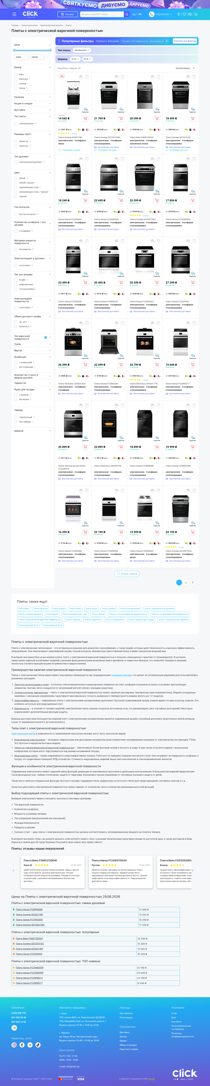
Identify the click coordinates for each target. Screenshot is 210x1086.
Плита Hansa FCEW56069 (141, 551)
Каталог (69, 14)
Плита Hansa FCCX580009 (29, 972)
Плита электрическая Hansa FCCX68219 (71, 467)
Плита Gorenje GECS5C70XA (179, 551)
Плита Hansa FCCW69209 (106, 301)
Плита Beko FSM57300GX (141, 137)
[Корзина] (85, 118)
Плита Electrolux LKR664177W (144, 384)
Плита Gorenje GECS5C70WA (107, 137)
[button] (82, 50)
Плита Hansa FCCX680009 (106, 219)
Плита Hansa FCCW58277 (177, 384)
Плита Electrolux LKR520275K (107, 466)
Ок (48, 57)
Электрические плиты (23, 733)
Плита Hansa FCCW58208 (106, 551)
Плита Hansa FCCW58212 (29, 978)
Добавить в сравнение (81, 76)
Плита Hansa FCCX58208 (70, 301)
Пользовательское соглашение (181, 1028)
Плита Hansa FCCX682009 (29, 967)
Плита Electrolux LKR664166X (72, 384)
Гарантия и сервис (129, 1049)
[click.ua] (32, 14)
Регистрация (126, 1017)
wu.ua (151, 1079)
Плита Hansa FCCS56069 (69, 219)
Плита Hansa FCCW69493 (142, 301)
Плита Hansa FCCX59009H (178, 219)
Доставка (124, 1032)
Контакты (177, 1021)
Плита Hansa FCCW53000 (70, 551)
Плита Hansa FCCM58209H (178, 466)
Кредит (123, 1041)
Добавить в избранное (87, 76)
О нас (174, 1013)
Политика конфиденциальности (183, 1035)
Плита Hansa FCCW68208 (106, 384)
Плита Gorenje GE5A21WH (70, 137)
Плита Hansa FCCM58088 (142, 466)
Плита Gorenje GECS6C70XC (143, 219)
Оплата (123, 1036)
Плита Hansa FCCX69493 (177, 301)
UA (134, 14)
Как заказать (126, 1013)
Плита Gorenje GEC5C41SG (178, 137)
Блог (174, 1017)
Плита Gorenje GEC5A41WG (30, 925)
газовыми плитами (121, 675)
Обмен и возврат (128, 1045)
